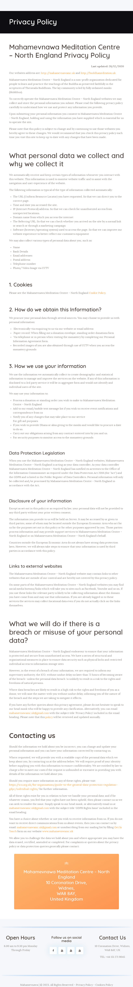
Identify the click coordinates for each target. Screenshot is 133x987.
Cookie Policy (97, 293)
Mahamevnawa (29, 985)
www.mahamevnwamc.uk (57, 831)
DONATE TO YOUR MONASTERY (21, 958)
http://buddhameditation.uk (98, 73)
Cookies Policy (104, 985)
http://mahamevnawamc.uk (58, 73)
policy (49, 717)
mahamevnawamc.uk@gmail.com (29, 713)
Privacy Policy (84, 985)
